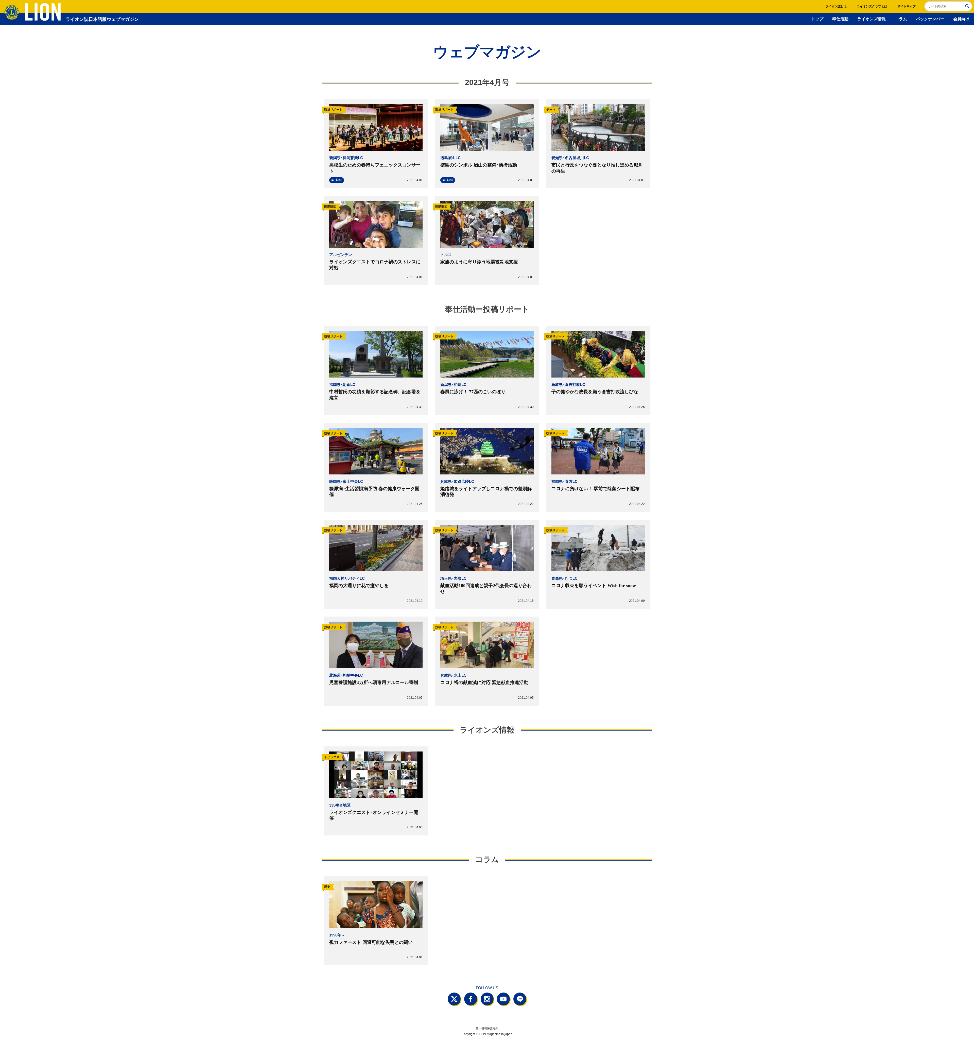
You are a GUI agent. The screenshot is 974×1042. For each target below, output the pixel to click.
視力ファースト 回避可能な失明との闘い (371, 942)
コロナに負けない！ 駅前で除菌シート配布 (595, 488)
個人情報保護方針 (487, 1028)
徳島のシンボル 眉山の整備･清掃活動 (478, 164)
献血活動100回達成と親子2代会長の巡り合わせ (486, 588)
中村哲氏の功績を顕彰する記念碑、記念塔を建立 (375, 394)
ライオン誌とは (836, 6)
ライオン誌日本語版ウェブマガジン (102, 19)
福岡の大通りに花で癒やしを (359, 585)
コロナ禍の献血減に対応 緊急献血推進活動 (484, 682)
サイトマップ (906, 6)
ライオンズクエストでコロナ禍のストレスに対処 (375, 264)
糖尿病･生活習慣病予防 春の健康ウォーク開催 (374, 491)
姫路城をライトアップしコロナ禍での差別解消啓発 (486, 491)
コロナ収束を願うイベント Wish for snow (593, 585)
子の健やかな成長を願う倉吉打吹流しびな (594, 391)
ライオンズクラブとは (872, 6)
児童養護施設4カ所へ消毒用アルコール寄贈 (373, 682)
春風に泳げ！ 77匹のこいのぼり (473, 391)
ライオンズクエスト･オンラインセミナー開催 (373, 815)
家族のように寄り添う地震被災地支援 (479, 261)
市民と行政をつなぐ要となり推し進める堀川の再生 (597, 167)
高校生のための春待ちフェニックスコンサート (375, 167)
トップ (817, 19)
